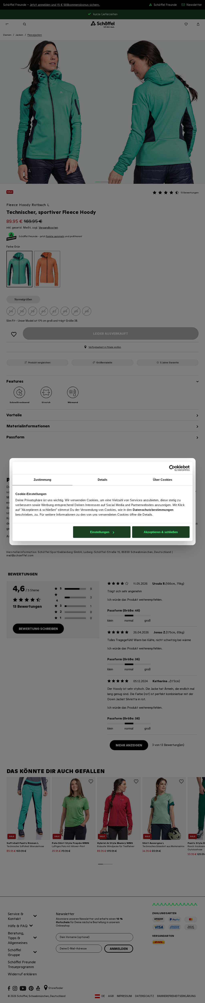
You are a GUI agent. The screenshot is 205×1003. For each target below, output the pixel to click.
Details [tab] (103, 479)
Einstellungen (99, 532)
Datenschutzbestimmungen (153, 509)
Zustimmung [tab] (42, 479)
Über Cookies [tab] (162, 479)
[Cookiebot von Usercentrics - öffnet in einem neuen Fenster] (172, 468)
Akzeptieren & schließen (161, 532)
